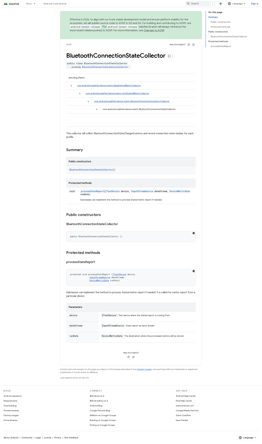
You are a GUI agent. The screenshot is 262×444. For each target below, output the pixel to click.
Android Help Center (186, 396)
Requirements (10, 400)
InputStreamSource (142, 191)
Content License (144, 369)
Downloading (10, 405)
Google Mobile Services (187, 410)
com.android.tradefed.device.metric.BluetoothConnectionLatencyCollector (132, 101)
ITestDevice (112, 191)
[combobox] (200, 3)
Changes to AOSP (154, 30)
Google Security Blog (100, 410)
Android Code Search (55, 3)
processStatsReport (92, 191)
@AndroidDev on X (99, 400)
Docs (29, 3)
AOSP (68, 44)
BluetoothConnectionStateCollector (91, 169)
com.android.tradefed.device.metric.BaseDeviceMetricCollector (109, 85)
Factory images (11, 415)
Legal (38, 437)
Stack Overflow (183, 415)
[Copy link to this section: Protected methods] (103, 253)
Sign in (254, 3)
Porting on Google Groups (102, 425)
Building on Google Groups (103, 420)
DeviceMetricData (180, 191)
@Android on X (97, 396)
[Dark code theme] (194, 233)
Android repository (13, 396)
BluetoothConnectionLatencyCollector (105, 67)
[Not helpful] (193, 44)
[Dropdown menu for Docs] (36, 3)
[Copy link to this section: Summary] (86, 150)
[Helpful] (189, 44)
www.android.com (185, 405)
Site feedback (71, 437)
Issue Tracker (182, 420)
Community (26, 437)
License (47, 437)
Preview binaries (11, 410)
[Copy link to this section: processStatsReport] (98, 262)
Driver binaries (10, 420)
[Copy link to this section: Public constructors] (104, 215)
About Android (11, 437)
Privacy (57, 437)
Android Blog (96, 405)
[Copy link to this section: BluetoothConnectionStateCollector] (121, 224)
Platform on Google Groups (103, 415)
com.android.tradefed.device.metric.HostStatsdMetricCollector (117, 93)
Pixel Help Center (184, 400)
